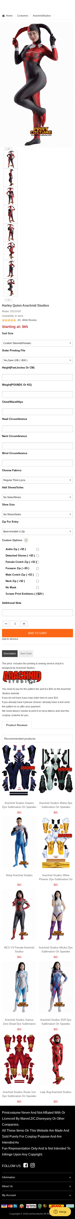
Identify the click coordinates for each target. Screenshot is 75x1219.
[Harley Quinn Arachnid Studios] (8, 159)
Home (9, 15)
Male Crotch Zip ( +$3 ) (20, 574)
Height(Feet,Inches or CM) (18, 367)
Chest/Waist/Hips (12, 401)
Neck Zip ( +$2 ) (15, 581)
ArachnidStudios (42, 15)
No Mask (11, 587)
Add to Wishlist (10, 639)
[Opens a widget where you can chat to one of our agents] (60, 1212)
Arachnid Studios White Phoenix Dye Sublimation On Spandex (55, 879)
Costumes (22, 15)
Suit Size (7, 333)
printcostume (36, 1213)
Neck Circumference (14, 436)
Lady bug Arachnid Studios (55, 1092)
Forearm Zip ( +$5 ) (17, 568)
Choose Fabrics (11, 470)
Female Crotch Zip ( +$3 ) (21, 561)
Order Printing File (13, 350)
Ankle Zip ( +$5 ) (16, 549)
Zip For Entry (10, 521)
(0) (19, 320)
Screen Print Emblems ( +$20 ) (24, 593)
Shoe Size (8, 504)
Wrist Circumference (14, 453)
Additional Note (11, 602)
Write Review (29, 320)
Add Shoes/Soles (12, 487)
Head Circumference (14, 418)
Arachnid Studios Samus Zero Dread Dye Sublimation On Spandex (19, 1023)
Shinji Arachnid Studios (19, 875)
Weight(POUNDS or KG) (17, 384)
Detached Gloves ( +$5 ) (20, 555)
